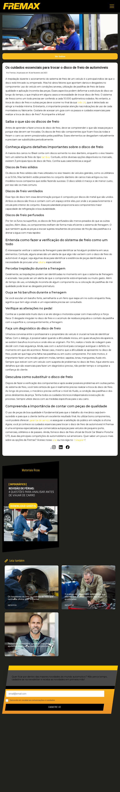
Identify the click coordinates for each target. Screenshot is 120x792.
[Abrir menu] (112, 6)
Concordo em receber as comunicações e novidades (32, 700)
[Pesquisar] (114, 598)
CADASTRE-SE (54, 707)
